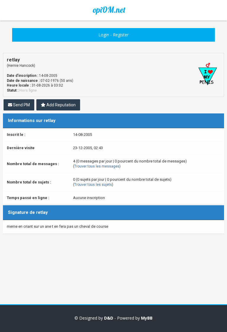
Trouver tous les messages (96, 166)
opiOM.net (109, 10)
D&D (108, 318)
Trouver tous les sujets (93, 185)
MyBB (147, 318)
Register (121, 35)
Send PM (21, 104)
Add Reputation (61, 104)
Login (103, 35)
